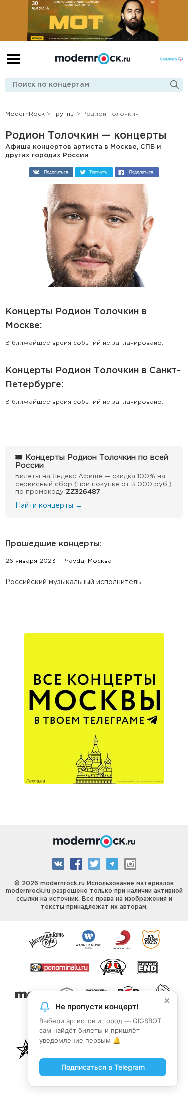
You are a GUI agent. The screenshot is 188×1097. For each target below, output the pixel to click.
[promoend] (147, 966)
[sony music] (122, 939)
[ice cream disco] (151, 939)
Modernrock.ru (92, 59)
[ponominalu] (59, 966)
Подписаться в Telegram (103, 1067)
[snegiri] (113, 966)
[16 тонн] (47, 939)
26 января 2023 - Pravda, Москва (58, 561)
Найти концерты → (48, 506)
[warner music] (89, 939)
